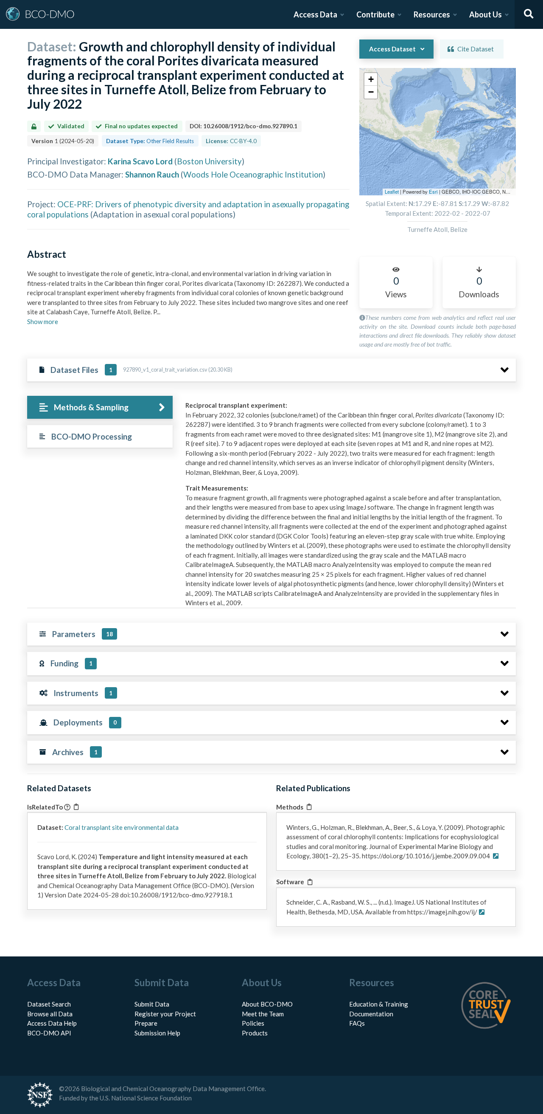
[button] (370, 79)
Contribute (375, 14)
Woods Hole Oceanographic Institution (253, 174)
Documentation (371, 1014)
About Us (485, 14)
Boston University (209, 161)
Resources (432, 14)
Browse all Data (50, 1014)
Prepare (145, 1023)
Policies (253, 1023)
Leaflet (392, 191)
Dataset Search (49, 1004)
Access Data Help (52, 1023)
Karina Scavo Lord (140, 161)
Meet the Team (263, 1014)
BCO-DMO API (49, 1033)
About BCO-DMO (267, 1004)
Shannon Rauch (152, 174)
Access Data (315, 14)
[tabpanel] (348, 515)
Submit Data (151, 1004)
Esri (433, 191)
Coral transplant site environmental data (121, 827)
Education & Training (378, 1004)
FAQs (357, 1023)
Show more (42, 321)
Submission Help (157, 1033)
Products (255, 1033)
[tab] (100, 407)
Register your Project (165, 1014)
